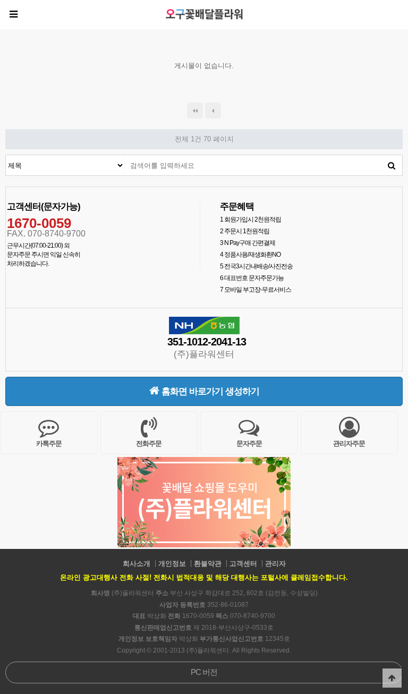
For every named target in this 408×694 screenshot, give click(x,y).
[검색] (391, 165)
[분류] (13, 14)
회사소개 (136, 563)
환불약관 (208, 563)
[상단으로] (392, 678)
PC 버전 (204, 671)
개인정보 (172, 563)
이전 (213, 111)
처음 (195, 111)
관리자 (275, 563)
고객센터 (243, 563)
